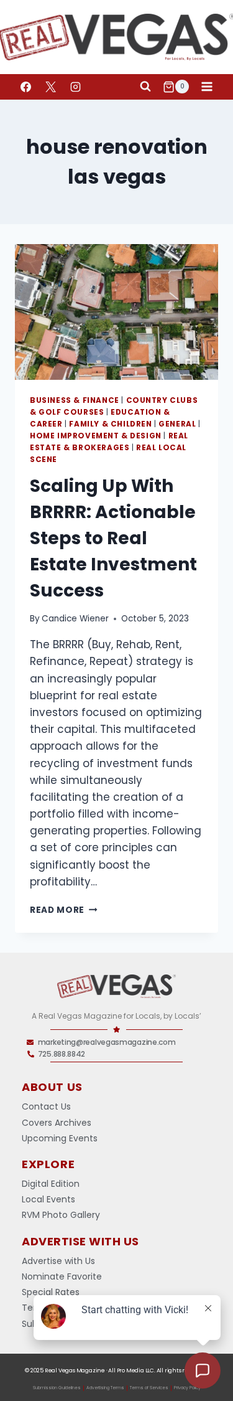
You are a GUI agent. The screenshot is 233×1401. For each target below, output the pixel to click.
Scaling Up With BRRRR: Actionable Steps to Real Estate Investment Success (113, 538)
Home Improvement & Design (96, 436)
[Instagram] (75, 86)
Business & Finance (74, 400)
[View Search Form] (145, 86)
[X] (50, 86)
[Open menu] (206, 87)
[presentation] (116, 312)
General (177, 424)
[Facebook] (25, 86)
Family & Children (110, 424)
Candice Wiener (75, 619)
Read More (64, 910)
